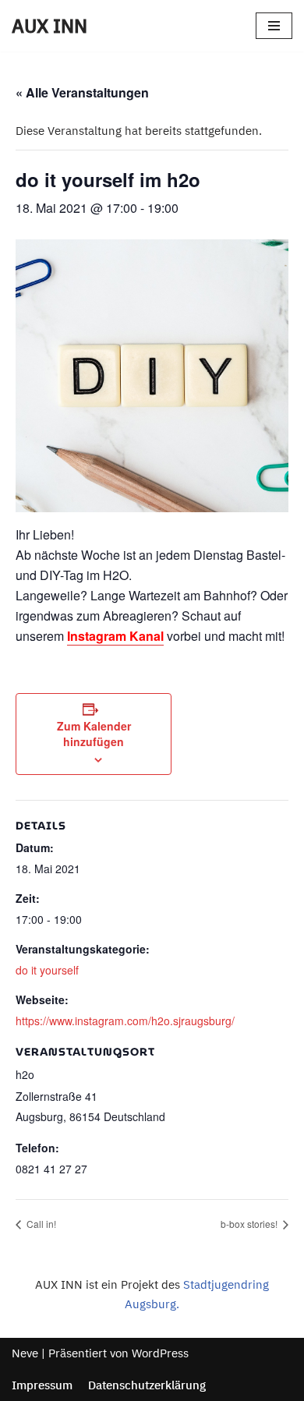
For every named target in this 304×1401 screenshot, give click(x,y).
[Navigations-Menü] (274, 25)
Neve (25, 1353)
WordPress (160, 1353)
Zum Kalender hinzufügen (94, 733)
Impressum (42, 1385)
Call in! (40, 1223)
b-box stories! (250, 1223)
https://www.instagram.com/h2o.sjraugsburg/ (125, 1020)
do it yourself (47, 970)
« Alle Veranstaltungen (82, 92)
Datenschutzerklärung (147, 1385)
